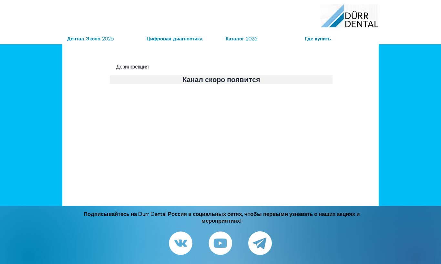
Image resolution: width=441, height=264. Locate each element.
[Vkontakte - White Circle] (180, 243)
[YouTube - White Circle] (220, 243)
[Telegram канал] (260, 243)
